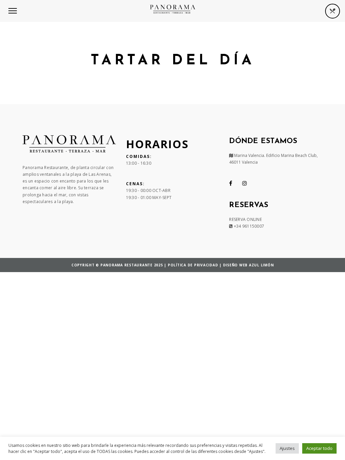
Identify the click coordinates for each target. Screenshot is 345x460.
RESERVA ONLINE (245, 219)
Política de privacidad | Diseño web (208, 265)
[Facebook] (230, 183)
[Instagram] (244, 183)
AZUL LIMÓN (261, 265)
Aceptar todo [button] (319, 448)
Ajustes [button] (287, 448)
